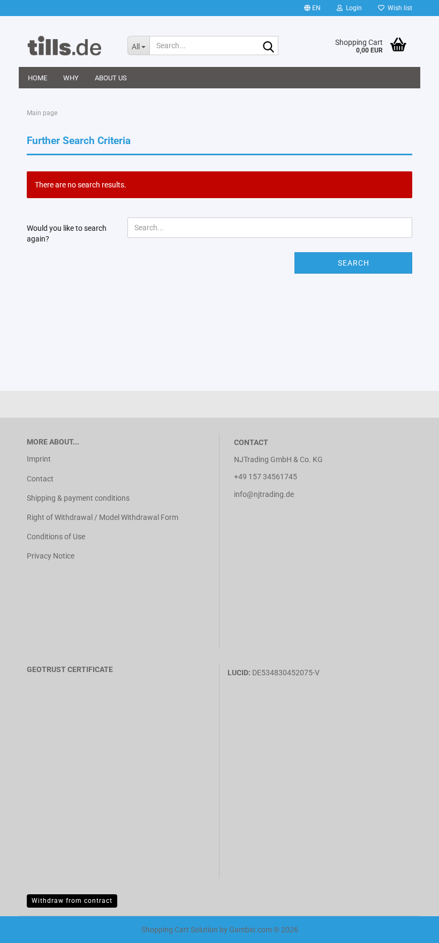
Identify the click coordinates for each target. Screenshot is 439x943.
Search (353, 263)
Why (71, 78)
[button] (312, 8)
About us (111, 78)
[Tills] (69, 45)
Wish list (398, 8)
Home (37, 78)
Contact (40, 478)
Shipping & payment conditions (78, 498)
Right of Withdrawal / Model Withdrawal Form (102, 517)
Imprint (39, 459)
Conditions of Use (56, 536)
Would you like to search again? (67, 233)
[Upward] (29, 927)
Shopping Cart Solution (179, 929)
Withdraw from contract (72, 900)
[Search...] (268, 46)
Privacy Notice (50, 556)
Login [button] (352, 8)
